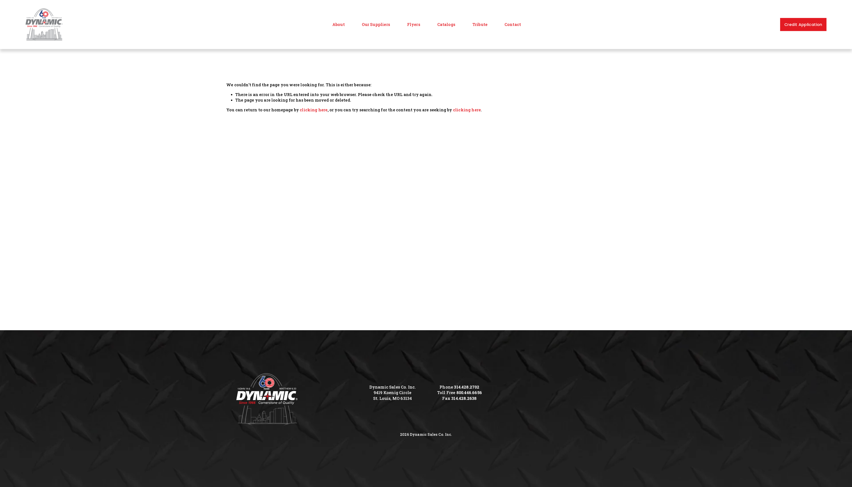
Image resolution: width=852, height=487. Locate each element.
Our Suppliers (376, 24)
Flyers (413, 24)
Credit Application (803, 24)
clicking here (313, 109)
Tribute (479, 24)
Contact (513, 24)
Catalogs (446, 24)
